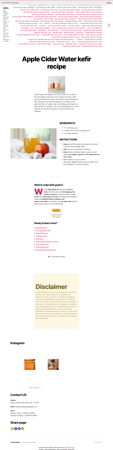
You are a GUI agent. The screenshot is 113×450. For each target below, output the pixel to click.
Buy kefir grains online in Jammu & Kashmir (89, 12)
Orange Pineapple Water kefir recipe (28, 35)
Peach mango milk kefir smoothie (74, 35)
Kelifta (5, 8)
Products (80, 39)
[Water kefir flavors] (56, 84)
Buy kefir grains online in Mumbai (23, 16)
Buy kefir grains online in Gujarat (70, 10)
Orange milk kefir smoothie (93, 32)
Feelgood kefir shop (42, 247)
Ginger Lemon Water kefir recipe (92, 26)
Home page (39, 239)
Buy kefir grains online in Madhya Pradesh (89, 14)
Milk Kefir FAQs (57, 32)
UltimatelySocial (69, 447)
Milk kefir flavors (69, 32)
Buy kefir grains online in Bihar (46, 7)
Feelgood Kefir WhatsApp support (47, 241)
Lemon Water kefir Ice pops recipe (71, 30)
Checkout (47, 23)
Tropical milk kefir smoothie (26, 44)
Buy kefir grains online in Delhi (30, 10)
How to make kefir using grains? (40, 28)
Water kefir (74, 128)
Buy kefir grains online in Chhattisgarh (90, 7)
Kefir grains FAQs (53, 30)
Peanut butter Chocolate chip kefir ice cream (65, 37)
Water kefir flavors (71, 44)
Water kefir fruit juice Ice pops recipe (90, 44)
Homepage (25, 28)
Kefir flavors (42, 30)
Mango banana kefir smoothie (93, 30)
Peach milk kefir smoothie (94, 35)
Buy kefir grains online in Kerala (65, 14)
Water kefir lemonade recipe (71, 46)
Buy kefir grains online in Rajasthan (65, 19)
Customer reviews (74, 26)
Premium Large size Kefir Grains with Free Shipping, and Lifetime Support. (51, 39)
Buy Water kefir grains (43, 230)
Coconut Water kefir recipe (28, 26)
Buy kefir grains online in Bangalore (24, 7)
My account (79, 32)
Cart (40, 23)
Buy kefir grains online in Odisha (68, 16)
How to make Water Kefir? (28, 30)
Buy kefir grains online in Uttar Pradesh (90, 19)
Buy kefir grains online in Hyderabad (63, 12)
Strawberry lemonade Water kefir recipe (89, 41)
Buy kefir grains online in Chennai (67, 7)
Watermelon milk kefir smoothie (92, 46)
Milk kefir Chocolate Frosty (43, 32)
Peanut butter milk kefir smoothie (91, 37)
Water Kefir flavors (42, 233)
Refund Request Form (63, 41)
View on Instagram (34, 387)
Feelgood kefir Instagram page (46, 250)
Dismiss (109, 3)
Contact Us (42, 26)
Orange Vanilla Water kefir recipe (51, 35)
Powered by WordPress (29, 442)
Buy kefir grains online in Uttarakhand (27, 21)
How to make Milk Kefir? (94, 28)
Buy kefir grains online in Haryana (92, 10)
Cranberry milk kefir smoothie (57, 26)
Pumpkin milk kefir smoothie (93, 39)
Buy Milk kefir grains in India (73, 21)
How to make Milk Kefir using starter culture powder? (68, 28)
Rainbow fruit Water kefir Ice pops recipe (42, 41)
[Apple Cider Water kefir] (33, 143)
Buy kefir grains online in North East (45, 16)
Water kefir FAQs (58, 44)
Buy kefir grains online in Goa (49, 10)
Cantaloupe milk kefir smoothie (27, 23)
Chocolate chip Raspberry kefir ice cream (65, 23)
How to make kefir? (42, 244)
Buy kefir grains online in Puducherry (91, 16)
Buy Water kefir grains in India (93, 21)
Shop (73, 41)
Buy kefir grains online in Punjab (43, 19)
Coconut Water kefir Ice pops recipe (90, 23)
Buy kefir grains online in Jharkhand (43, 14)
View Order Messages (44, 44)
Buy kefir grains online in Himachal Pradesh (37, 12)
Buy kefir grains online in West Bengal (51, 21)
